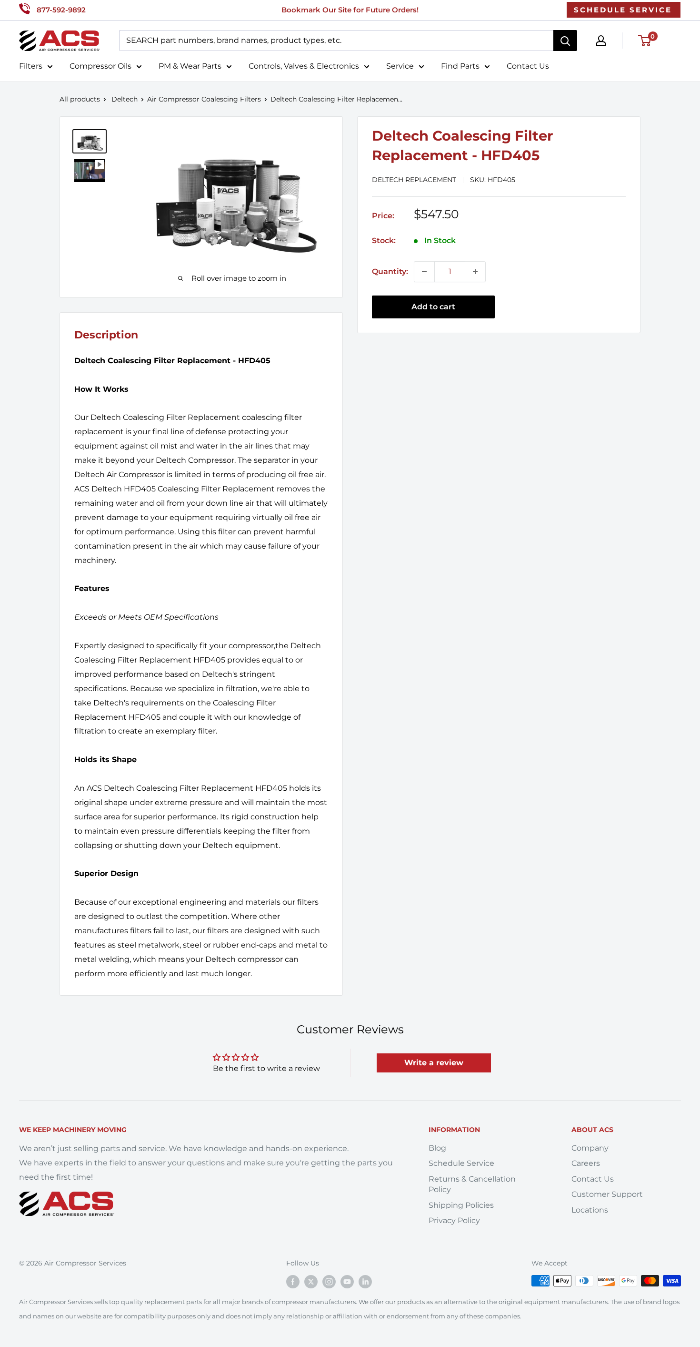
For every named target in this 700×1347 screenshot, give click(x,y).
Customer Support (607, 1194)
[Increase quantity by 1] (475, 272)
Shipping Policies (461, 1205)
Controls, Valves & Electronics (304, 66)
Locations (589, 1209)
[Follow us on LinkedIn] (365, 1281)
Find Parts (460, 66)
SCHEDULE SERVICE (623, 9)
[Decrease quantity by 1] (424, 272)
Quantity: (390, 271)
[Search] (565, 40)
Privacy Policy (454, 1220)
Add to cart (433, 306)
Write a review (433, 1062)
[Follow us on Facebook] (293, 1281)
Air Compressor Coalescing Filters (204, 99)
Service (400, 66)
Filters (30, 66)
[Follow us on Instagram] (329, 1281)
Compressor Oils (100, 66)
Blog (437, 1148)
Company (590, 1148)
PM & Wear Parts (190, 66)
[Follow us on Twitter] (311, 1281)
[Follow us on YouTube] (347, 1281)
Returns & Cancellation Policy (472, 1184)
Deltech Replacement (414, 179)
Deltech (124, 99)
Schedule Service (461, 1163)
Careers (585, 1163)
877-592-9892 (61, 9)
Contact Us (528, 66)
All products (80, 99)
